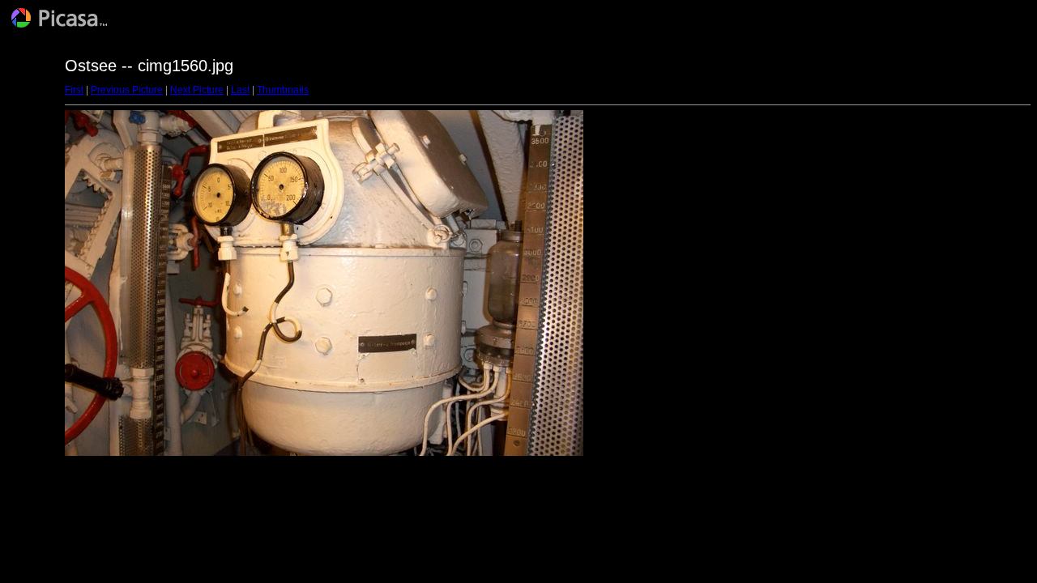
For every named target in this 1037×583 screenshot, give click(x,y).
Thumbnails (283, 90)
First (74, 90)
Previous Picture (127, 90)
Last (240, 90)
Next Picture (197, 90)
